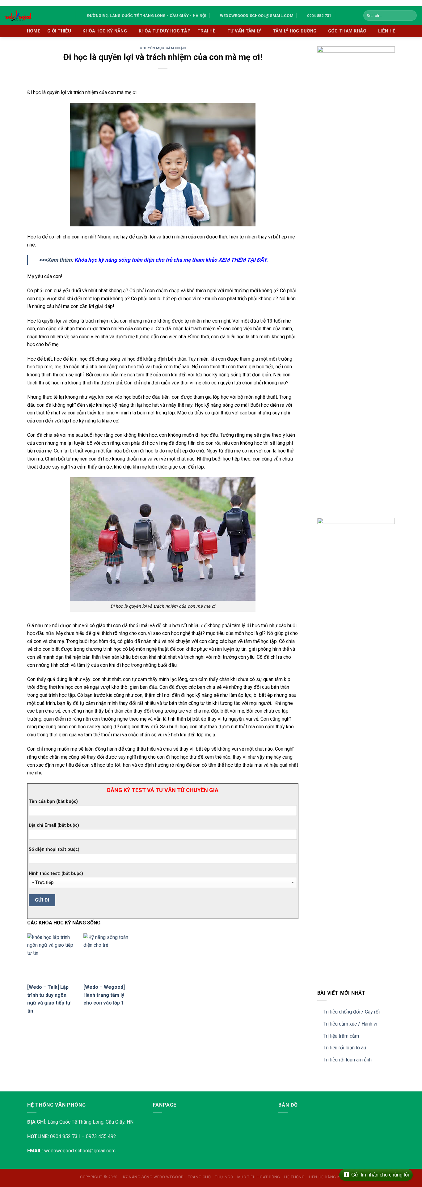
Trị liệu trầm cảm (341, 1036)
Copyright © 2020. (99, 1177)
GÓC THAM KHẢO (347, 31)
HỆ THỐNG (294, 1177)
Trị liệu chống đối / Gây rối (351, 1012)
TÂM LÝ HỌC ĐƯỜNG (295, 31)
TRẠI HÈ (206, 31)
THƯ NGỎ (224, 1177)
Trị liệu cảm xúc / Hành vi (350, 1024)
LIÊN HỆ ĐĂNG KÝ (325, 1177)
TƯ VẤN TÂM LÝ (244, 31)
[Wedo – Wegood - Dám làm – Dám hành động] (35, 15)
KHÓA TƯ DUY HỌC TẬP (165, 31)
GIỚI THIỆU (59, 31)
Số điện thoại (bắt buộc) (54, 849)
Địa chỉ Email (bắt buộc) (54, 825)
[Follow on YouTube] (350, 15)
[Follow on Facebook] (342, 15)
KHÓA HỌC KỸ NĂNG (104, 31)
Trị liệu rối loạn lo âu (344, 1048)
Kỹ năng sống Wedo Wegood (153, 1177)
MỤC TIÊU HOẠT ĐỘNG (258, 1177)
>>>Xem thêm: (153, 260)
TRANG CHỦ (199, 1177)
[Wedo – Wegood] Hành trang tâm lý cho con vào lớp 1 (104, 995)
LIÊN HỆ (386, 31)
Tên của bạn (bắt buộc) (53, 801)
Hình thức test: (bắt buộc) (56, 873)
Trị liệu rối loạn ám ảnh (347, 1060)
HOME (33, 31)
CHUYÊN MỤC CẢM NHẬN (163, 48)
